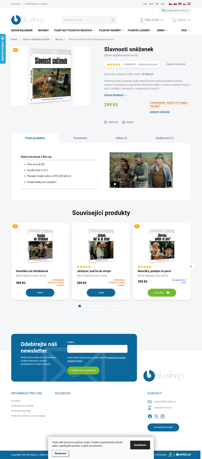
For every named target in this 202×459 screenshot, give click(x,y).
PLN (163, 4)
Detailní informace (114, 95)
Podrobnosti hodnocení (148, 64)
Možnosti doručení (160, 112)
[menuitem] (23, 30)
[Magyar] (189, 4)
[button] (79, 306)
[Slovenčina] (175, 4)
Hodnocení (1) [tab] (164, 138)
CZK (145, 4)
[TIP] (40, 246)
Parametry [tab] (80, 138)
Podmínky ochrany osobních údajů (28, 416)
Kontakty (15, 4)
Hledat (113, 20)
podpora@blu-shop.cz (165, 401)
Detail (40, 292)
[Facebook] (150, 415)
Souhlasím (140, 445)
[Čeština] (170, 4)
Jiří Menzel (147, 74)
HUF (157, 4)
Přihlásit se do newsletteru (83, 370)
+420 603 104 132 (163, 407)
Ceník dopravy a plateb (36, 4)
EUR (151, 4)
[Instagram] (162, 415)
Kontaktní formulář (163, 427)
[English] (180, 4)
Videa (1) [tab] (121, 138)
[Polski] (184, 4)
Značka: (176, 64)
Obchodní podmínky (21, 411)
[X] (156, 415)
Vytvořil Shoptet (158, 454)
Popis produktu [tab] (35, 138)
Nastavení (60, 453)
